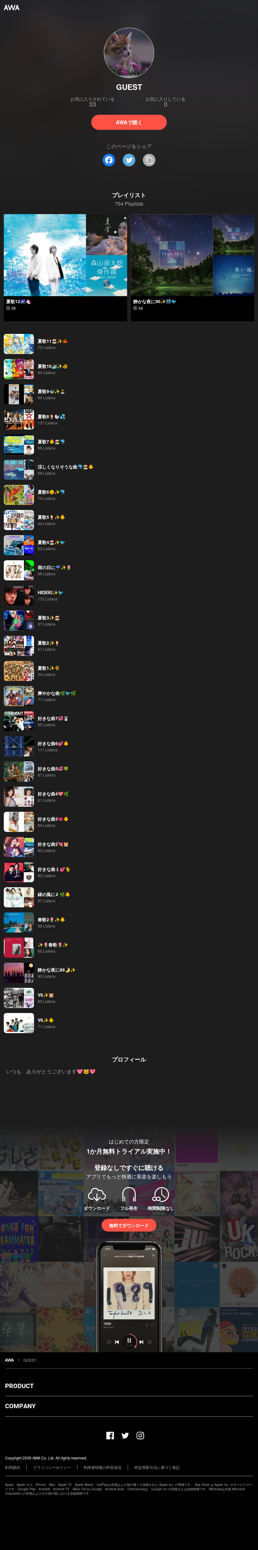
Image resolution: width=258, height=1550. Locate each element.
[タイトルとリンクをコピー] (149, 160)
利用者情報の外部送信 (102, 1467)
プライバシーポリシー (52, 1467)
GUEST (29, 1360)
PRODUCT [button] (19, 1386)
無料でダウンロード (129, 1225)
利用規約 (12, 1467)
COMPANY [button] (20, 1406)
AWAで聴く (129, 122)
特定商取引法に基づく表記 (157, 1467)
